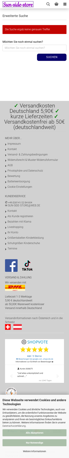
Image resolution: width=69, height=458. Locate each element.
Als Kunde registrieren (20, 216)
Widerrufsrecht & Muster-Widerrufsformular (33, 159)
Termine (12, 248)
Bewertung (14, 176)
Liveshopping (15, 227)
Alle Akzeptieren (34, 432)
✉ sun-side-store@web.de (22, 205)
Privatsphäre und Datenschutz (25, 170)
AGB (10, 165)
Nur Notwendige (34, 442)
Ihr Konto (13, 232)
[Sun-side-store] (16, 4)
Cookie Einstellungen (20, 186)
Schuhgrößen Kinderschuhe (24, 243)
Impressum (14, 143)
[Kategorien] (65, 4)
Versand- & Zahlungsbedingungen (28, 154)
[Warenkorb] (56, 4)
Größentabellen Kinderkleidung (26, 237)
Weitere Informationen (34, 451)
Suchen (51, 57)
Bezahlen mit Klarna (19, 221)
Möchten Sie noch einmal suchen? (23, 41)
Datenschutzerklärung (14, 426)
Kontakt (12, 149)
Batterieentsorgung (19, 181)
